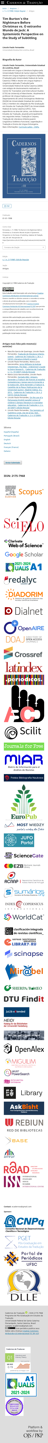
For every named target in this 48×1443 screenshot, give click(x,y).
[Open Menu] (2, 2)
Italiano (7, 451)
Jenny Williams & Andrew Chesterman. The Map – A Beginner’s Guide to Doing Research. (26, 367)
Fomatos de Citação (11, 247)
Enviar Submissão (13, 462)
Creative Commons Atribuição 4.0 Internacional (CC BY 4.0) (22, 1332)
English (7, 439)
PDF (8, 206)
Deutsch (7, 443)
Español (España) (11, 432)
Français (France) (11, 447)
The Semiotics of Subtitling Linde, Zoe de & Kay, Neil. (26, 411)
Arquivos (13, 8)
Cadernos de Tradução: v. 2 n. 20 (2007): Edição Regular (25, 406)
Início (5, 8)
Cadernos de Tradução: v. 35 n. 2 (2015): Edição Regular (25, 393)
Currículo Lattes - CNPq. (29, 127)
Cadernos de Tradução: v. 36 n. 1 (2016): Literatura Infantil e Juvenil (25, 357)
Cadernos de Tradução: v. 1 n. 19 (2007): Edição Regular (26, 370)
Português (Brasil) (11, 435)
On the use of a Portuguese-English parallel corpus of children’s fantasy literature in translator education (25, 401)
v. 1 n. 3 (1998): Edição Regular (14, 11)
